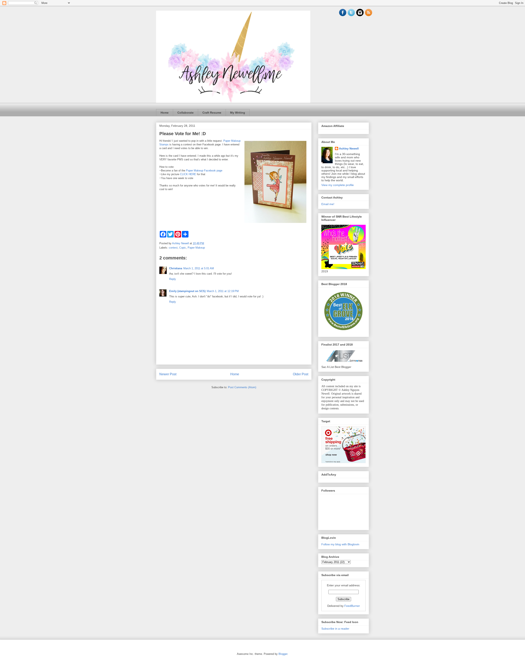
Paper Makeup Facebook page (204, 170)
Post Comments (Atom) (242, 387)
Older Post (300, 374)
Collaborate (185, 112)
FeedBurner (352, 605)
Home (165, 112)
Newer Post (167, 374)
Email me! (327, 204)
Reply (172, 279)
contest (173, 247)
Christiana (175, 268)
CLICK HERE (188, 174)
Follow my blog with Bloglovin (340, 544)
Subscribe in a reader (335, 628)
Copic (182, 247)
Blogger (282, 653)
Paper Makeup (196, 247)
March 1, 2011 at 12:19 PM (223, 291)
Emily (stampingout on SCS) (187, 291)
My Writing (237, 112)
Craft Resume (211, 112)
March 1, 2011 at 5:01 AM (198, 268)
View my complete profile (337, 185)
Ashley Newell (349, 148)
